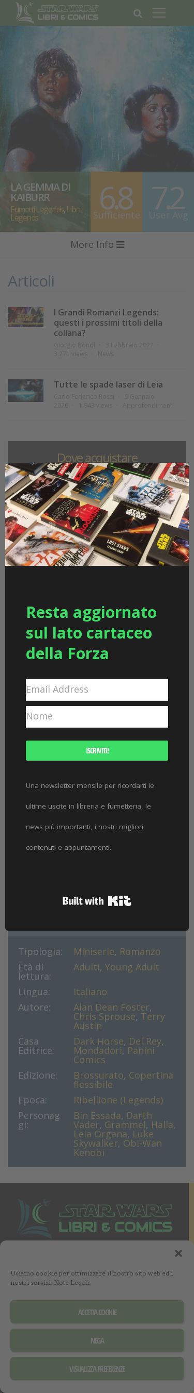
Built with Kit (97, 901)
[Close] (174, 477)
